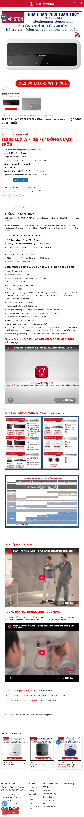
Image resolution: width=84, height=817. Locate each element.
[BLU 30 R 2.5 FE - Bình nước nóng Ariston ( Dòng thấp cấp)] (69, 748)
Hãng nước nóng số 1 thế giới (24, 225)
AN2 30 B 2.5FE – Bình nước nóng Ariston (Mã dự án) (14, 764)
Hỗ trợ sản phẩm (49, 807)
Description (7, 207)
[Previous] (6, 51)
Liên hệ (31, 791)
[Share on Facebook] (7, 195)
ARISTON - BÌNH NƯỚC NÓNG (17, 116)
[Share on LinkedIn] (22, 195)
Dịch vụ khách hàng (49, 797)
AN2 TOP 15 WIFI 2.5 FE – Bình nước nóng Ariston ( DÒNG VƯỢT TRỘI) (41, 765)
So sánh (31, 800)
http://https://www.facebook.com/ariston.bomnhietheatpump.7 (29, 714)
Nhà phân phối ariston (45, 191)
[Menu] (3, 3)
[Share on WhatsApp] (3, 195)
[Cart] (81, 3)
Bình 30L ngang (47, 116)
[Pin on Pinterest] (18, 195)
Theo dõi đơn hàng (49, 794)
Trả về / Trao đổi (49, 800)
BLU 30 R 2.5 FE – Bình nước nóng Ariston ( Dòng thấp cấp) (69, 764)
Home (3, 116)
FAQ (30, 803)
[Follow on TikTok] (10, 809)
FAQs (45, 803)
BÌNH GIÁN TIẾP (34, 116)
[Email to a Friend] (14, 195)
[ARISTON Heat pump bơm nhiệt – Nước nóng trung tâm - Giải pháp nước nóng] (42, 3)
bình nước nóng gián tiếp (52, 218)
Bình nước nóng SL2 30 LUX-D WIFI (15, 191)
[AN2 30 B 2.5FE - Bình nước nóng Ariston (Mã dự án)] (14, 748)
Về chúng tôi (33, 787)
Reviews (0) (20, 207)
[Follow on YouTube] (17, 809)
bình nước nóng (54, 225)
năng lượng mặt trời (23, 228)
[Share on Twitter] (10, 195)
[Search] (74, 3)
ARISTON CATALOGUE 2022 (48, 700)
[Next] (78, 51)
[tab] (8, 207)
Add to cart (20, 180)
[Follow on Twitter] (14, 809)
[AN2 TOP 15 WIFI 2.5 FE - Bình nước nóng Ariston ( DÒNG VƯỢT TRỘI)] (42, 748)
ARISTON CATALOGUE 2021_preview (52, 695)
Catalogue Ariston (45, 691)
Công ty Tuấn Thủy (40, 228)
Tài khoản (46, 790)
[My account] (78, 3)
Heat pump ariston (32, 191)
